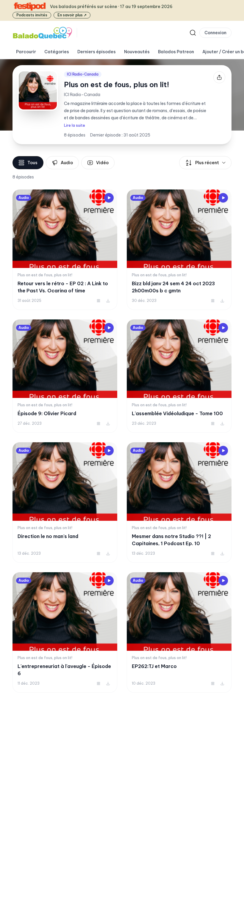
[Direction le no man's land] (64, 502)
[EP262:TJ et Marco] (179, 632)
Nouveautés (137, 51)
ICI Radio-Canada (82, 74)
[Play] (109, 198)
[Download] (108, 301)
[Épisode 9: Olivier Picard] (64, 376)
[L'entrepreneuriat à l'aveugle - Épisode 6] (64, 632)
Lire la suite (74, 125)
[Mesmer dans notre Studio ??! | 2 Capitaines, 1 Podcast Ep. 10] (179, 502)
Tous (32, 162)
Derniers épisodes (96, 51)
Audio (67, 162)
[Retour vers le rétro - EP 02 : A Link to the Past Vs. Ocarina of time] (64, 249)
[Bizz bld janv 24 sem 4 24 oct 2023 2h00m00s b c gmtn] (179, 249)
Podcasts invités (31, 15)
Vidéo (102, 162)
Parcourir (26, 51)
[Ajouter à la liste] (98, 301)
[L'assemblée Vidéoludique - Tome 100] (179, 376)
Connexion (215, 32)
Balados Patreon (176, 51)
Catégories (56, 51)
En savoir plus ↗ (72, 15)
